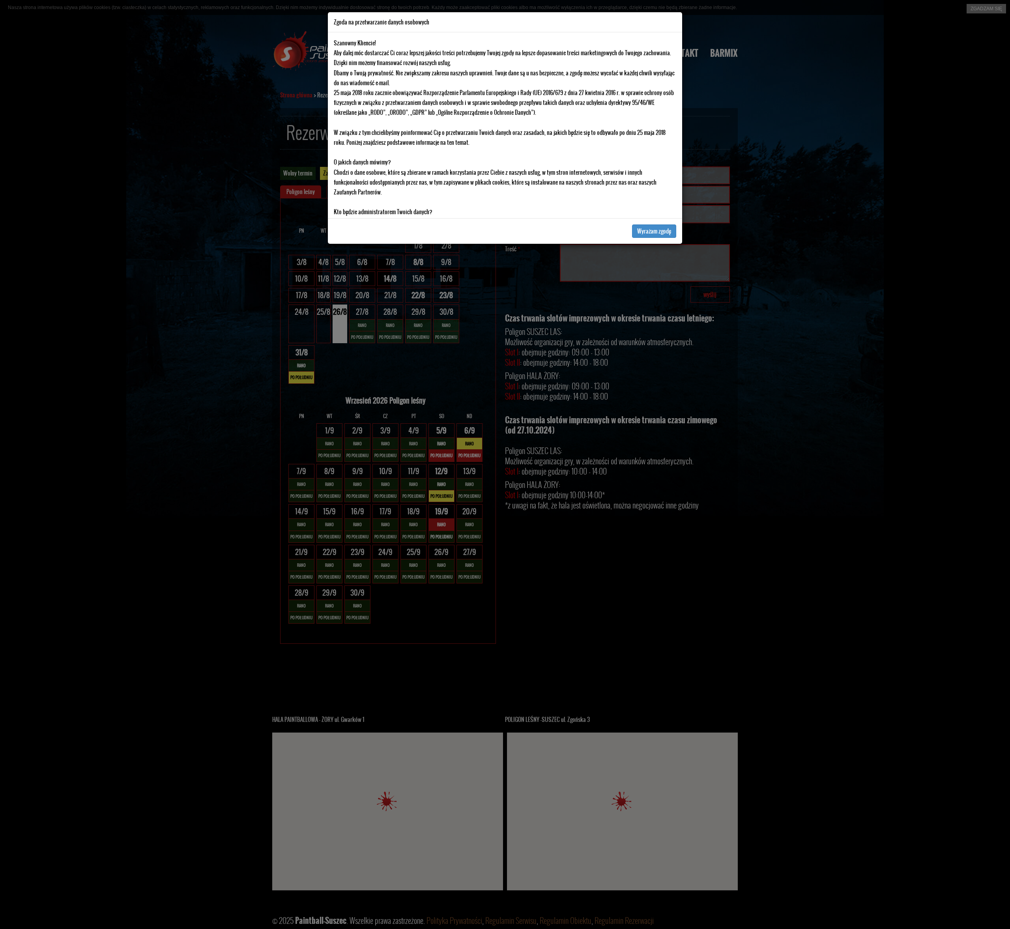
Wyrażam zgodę (654, 231)
